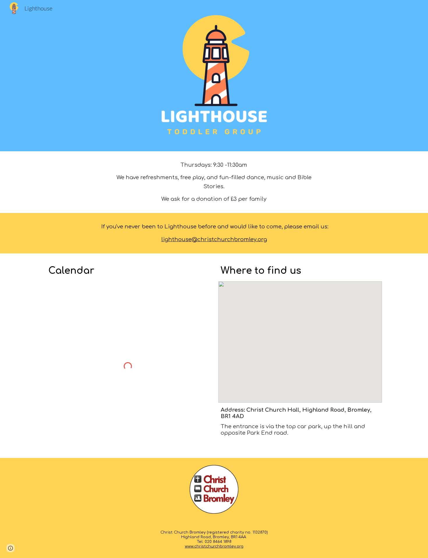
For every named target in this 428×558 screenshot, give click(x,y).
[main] (214, 182)
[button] (10, 548)
